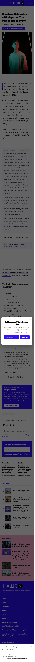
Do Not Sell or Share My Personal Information (16, 658)
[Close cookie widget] (32, 646)
